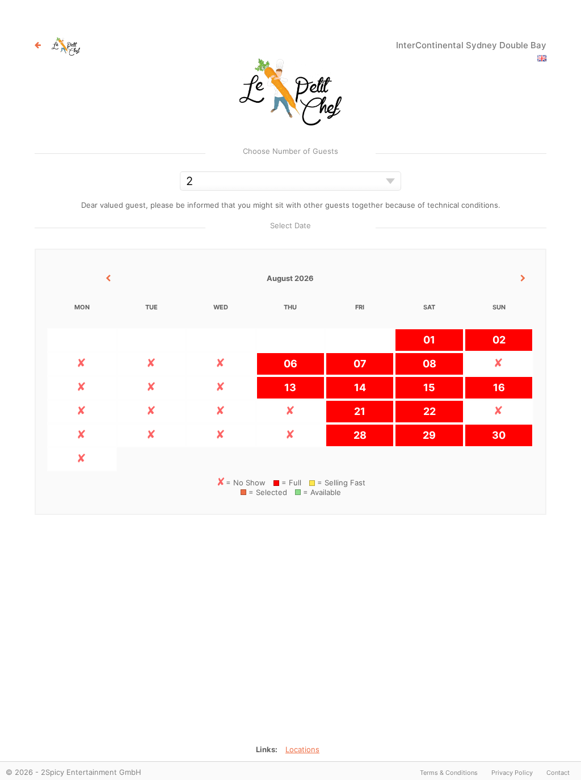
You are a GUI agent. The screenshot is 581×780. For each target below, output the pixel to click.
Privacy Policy (512, 773)
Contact (558, 773)
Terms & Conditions (449, 773)
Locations (302, 749)
